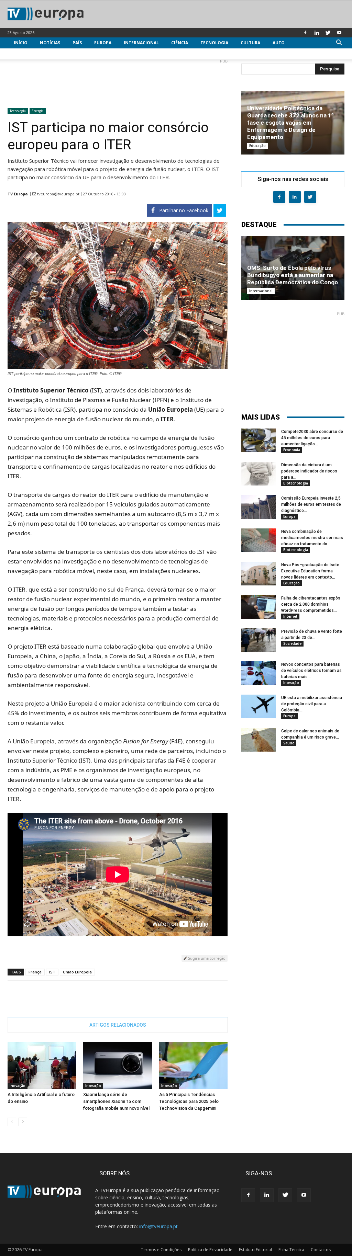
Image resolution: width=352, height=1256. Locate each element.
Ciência (179, 43)
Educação (257, 145)
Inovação (17, 1085)
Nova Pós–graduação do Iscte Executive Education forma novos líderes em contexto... (310, 571)
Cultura (250, 43)
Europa (102, 43)
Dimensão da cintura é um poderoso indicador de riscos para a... (309, 471)
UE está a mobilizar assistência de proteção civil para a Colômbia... (311, 703)
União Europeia (77, 971)
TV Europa (18, 193)
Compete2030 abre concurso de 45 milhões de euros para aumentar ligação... (312, 437)
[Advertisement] (118, 81)
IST (52, 971)
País (77, 43)
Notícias (50, 43)
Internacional (141, 43)
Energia (38, 111)
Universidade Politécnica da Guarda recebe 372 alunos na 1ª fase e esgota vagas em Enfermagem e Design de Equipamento (290, 122)
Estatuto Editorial (255, 1250)
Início (21, 43)
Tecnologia (214, 43)
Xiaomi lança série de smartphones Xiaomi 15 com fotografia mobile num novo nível (116, 1101)
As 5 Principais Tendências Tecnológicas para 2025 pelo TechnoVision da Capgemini (189, 1101)
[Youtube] (339, 32)
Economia (291, 449)
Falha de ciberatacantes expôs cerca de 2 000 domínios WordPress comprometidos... (310, 604)
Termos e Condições (161, 1250)
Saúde (288, 743)
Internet (290, 616)
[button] (338, 43)
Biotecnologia (295, 483)
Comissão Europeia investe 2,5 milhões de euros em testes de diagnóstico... (311, 504)
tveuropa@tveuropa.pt (58, 193)
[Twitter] (328, 32)
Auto (279, 43)
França (35, 971)
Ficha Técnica (291, 1250)
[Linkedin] (316, 32)
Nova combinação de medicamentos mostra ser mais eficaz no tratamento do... (312, 537)
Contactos (321, 1250)
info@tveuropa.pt (158, 1226)
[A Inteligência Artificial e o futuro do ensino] (42, 1065)
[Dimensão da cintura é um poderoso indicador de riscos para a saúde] (258, 474)
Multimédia (27, 54)
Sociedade (292, 643)
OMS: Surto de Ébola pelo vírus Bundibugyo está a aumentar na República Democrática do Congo (292, 275)
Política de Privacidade (210, 1250)
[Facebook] (305, 32)
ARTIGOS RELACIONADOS (117, 1025)
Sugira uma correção (206, 958)
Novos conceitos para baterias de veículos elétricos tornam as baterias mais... (311, 670)
